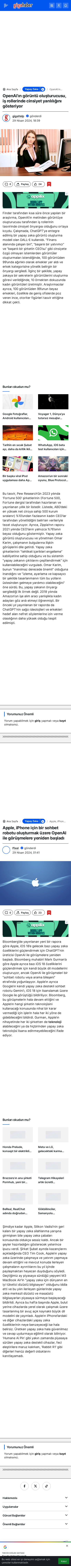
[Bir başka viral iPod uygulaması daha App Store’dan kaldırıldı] (18, 470)
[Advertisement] (35, 49)
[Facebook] (24, 1486)
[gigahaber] (23, 5)
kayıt (62, 720)
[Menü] (6, 5)
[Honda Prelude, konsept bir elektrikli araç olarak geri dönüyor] (18, 1141)
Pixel (15, 848)
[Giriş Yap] (59, 5)
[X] (35, 1486)
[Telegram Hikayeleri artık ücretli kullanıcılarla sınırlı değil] (53, 1172)
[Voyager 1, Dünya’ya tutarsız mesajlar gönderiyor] (53, 408)
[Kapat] (67, 1546)
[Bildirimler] (65, 5)
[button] (52, 5)
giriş (37, 720)
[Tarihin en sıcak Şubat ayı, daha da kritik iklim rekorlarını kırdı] (18, 439)
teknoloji (55, 1022)
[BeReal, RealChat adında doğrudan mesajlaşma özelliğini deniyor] (18, 1203)
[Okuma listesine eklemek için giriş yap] (49, 184)
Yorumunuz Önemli (20, 714)
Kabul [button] (64, 1561)
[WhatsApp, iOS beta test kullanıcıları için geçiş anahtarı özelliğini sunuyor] (53, 439)
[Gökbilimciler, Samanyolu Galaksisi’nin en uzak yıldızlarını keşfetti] (53, 1203)
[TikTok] (46, 1486)
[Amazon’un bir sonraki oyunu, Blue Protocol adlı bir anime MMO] (53, 470)
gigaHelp (18, 116)
